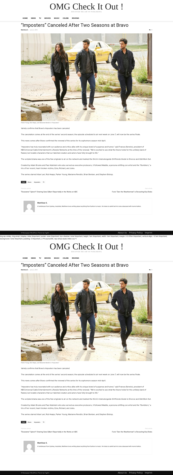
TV (40, 18)
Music (56, 18)
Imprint (148, 233)
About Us (122, 233)
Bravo (29, 182)
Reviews (75, 18)
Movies (47, 18)
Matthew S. (24, 30)
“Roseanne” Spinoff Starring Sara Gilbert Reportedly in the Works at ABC (49, 192)
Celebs (66, 18)
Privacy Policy (136, 233)
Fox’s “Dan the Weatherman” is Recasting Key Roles (132, 192)
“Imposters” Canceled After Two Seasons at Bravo (75, 25)
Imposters (37, 182)
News (33, 18)
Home (25, 18)
